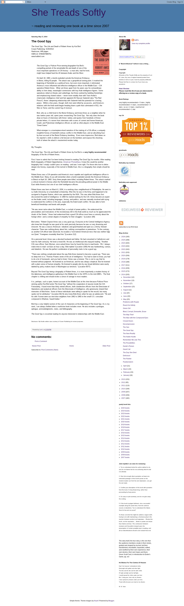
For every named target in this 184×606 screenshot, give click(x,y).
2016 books (125, 433)
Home (71, 346)
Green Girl (127, 308)
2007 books (125, 457)
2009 (123, 392)
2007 (123, 398)
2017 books (125, 430)
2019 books (125, 425)
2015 (123, 271)
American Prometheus (72, 162)
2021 (123, 252)
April (125, 366)
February (126, 372)
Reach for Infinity (129, 305)
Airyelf (96, 601)
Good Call (126, 349)
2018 (123, 262)
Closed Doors (128, 321)
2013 (123, 379)
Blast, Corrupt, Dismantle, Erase (134, 311)
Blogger (111, 601)
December (127, 277)
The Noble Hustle (129, 337)
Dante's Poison (128, 346)
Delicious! (126, 356)
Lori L (136, 40)
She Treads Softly (68, 12)
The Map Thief (128, 315)
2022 (123, 249)
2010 (123, 389)
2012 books (125, 444)
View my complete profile (141, 43)
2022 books (125, 416)
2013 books (125, 441)
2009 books (125, 452)
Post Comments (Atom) (49, 350)
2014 (123, 274)
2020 (123, 255)
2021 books (125, 419)
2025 (123, 240)
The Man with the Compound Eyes (135, 318)
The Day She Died (129, 352)
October (126, 283)
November (127, 280)
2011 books (125, 446)
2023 (123, 246)
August (126, 290)
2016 (123, 268)
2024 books (125, 411)
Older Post (106, 346)
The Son (126, 327)
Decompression (129, 324)
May (125, 299)
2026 (123, 237)
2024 (123, 243)
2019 (123, 259)
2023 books (125, 413)
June (125, 296)
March (125, 369)
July (125, 293)
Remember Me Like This (132, 340)
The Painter (127, 359)
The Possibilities (129, 343)
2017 (123, 265)
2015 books (125, 435)
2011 (123, 385)
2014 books (125, 438)
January (126, 375)
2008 (123, 395)
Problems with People (131, 302)
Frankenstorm (128, 362)
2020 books (125, 422)
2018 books (125, 427)
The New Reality (129, 333)
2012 (123, 382)
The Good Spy (128, 330)
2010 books (125, 449)
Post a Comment (41, 341)
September (127, 287)
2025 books (125, 408)
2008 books (125, 455)
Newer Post (36, 346)
